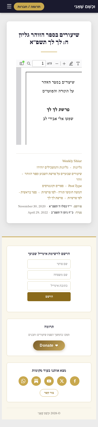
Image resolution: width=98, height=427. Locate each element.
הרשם (49, 297)
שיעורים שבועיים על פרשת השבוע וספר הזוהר (53, 174)
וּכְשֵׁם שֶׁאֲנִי (84, 6)
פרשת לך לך (55, 198)
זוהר (79, 179)
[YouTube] (49, 381)
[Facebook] (74, 381)
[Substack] (36, 381)
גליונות (77, 167)
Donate (46, 345)
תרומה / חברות (29, 6)
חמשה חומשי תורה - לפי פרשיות (61, 192)
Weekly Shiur (72, 161)
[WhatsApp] (23, 381)
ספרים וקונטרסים (53, 186)
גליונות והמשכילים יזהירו (52, 167)
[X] (62, 381)
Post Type (75, 186)
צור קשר (49, 393)
